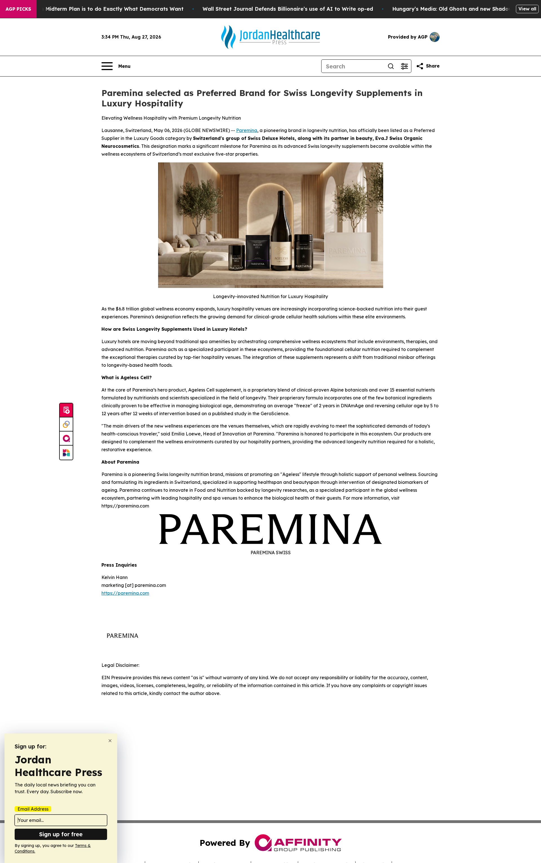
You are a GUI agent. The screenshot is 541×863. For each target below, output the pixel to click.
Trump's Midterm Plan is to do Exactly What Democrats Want (103, 9)
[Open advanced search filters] (404, 66)
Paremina (246, 130)
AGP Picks (18, 9)
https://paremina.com (125, 593)
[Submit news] (66, 410)
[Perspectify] (66, 424)
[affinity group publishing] (66, 439)
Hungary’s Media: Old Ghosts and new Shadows (453, 9)
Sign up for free (61, 834)
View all (527, 9)
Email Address (32, 809)
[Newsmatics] (66, 453)
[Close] (110, 740)
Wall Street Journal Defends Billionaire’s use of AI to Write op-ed (288, 9)
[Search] (391, 66)
